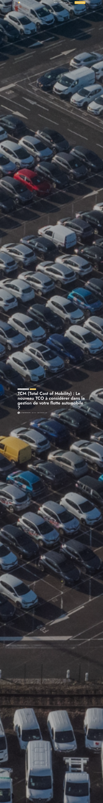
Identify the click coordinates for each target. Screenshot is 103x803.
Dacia (60, 2)
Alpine (70, 2)
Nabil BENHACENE (26, 412)
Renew (65, 2)
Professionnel (33, 389)
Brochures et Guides (80, 2)
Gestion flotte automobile (23, 389)
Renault (55, 2)
